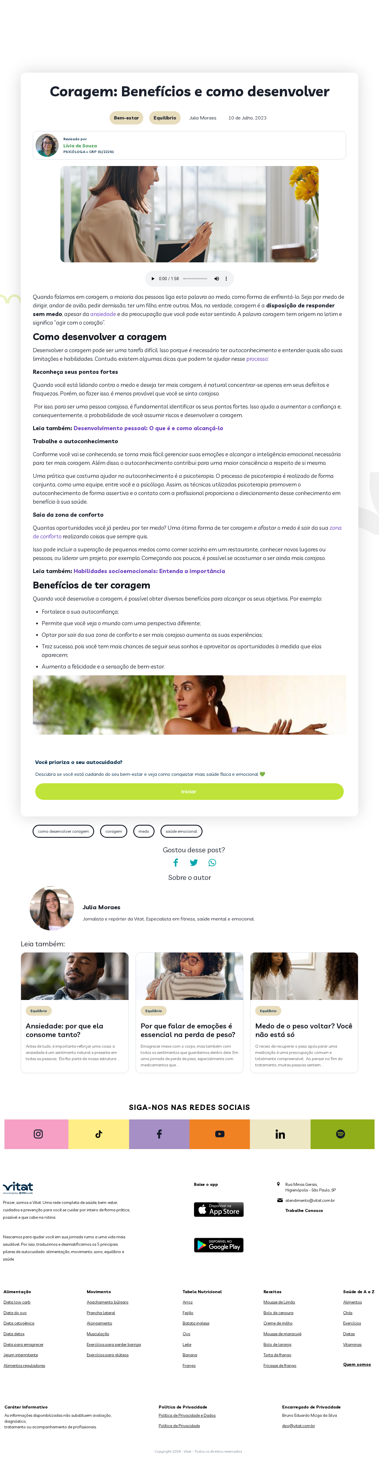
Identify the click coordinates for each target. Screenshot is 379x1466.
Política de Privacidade (179, 1425)
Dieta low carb (17, 1302)
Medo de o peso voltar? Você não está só (303, 1030)
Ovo (186, 1333)
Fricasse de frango (280, 1365)
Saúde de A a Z (359, 1291)
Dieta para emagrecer (24, 1344)
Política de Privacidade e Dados (187, 1415)
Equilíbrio (165, 118)
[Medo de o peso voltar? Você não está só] (304, 998)
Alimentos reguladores (24, 1365)
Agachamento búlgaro (108, 1302)
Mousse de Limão (279, 1302)
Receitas (273, 1291)
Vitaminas (352, 1344)
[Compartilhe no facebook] (175, 862)
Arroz (188, 1302)
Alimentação (17, 1291)
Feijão (188, 1312)
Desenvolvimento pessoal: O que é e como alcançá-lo (148, 428)
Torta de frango (277, 1354)
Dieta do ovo (15, 1312)
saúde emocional (181, 831)
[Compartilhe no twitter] (194, 862)
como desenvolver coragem (63, 831)
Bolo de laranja (277, 1344)
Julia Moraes (203, 118)
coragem (113, 831)
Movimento (99, 1291)
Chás (347, 1312)
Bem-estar (126, 118)
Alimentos (352, 1302)
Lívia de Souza (80, 146)
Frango (189, 1365)
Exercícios (352, 1323)
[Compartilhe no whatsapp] (212, 862)
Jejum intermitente (21, 1354)
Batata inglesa (196, 1323)
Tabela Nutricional (202, 1291)
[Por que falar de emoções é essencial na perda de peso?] (189, 998)
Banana (190, 1354)
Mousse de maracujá (282, 1333)
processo (257, 358)
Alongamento (99, 1323)
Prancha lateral (101, 1312)
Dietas (349, 1333)
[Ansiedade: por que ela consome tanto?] (75, 998)
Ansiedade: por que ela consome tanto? (64, 1030)
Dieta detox (14, 1333)
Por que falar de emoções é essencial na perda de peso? (188, 1030)
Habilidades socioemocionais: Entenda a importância (149, 571)
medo (144, 831)
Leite (187, 1344)
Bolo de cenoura (278, 1312)
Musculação (98, 1333)
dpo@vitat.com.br (298, 1425)
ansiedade (103, 314)
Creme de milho (278, 1323)
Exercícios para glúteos (108, 1354)
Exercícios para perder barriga (114, 1344)
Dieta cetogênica (19, 1323)
